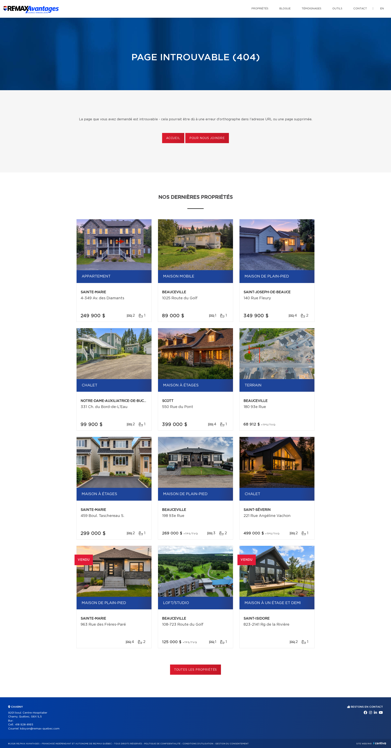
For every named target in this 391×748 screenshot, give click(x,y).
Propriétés (260, 8)
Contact (360, 8)
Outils (337, 8)
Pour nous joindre (207, 138)
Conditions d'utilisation (197, 744)
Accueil (173, 138)
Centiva (379, 743)
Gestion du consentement (232, 744)
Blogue (285, 8)
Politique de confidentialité (162, 744)
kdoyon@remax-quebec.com (39, 728)
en (382, 8)
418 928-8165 (24, 724)
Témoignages (311, 8)
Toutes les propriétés (195, 669)
